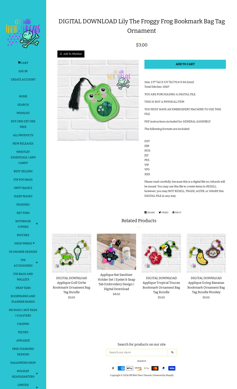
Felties (23, 332)
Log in (23, 71)
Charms (23, 324)
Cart (24, 63)
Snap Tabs (23, 287)
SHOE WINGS (23, 243)
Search (23, 104)
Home (23, 96)
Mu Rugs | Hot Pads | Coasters (23, 312)
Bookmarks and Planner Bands (23, 298)
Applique (23, 340)
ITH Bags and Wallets (23, 276)
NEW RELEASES (23, 143)
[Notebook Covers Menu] (37, 224)
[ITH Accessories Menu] (37, 263)
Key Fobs (23, 213)
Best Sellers (23, 171)
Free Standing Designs (23, 351)
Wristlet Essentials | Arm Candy (23, 157)
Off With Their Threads (140, 375)
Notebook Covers (23, 224)
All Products (23, 135)
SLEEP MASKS (23, 196)
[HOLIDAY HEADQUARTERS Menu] (37, 374)
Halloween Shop (23, 362)
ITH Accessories (23, 262)
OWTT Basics (23, 188)
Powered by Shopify (163, 375)
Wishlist (23, 113)
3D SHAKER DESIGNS (23, 251)
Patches (23, 235)
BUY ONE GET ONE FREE (23, 124)
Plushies (23, 204)
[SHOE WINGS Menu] (34, 243)
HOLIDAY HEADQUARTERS (23, 373)
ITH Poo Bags (23, 179)
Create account (23, 79)
